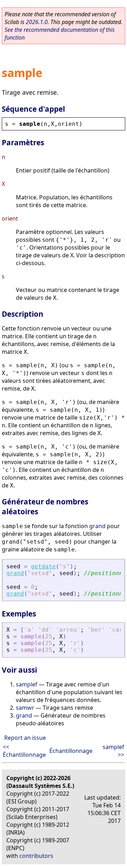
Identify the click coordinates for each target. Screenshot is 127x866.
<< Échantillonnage (24, 751)
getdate (43, 566)
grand (97, 526)
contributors (36, 856)
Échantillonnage (70, 751)
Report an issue (25, 738)
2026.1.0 (37, 22)
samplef (26, 684)
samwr (25, 708)
